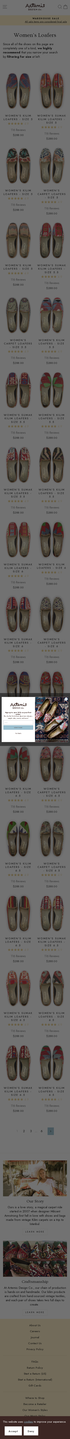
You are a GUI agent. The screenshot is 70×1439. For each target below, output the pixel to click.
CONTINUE (18, 727)
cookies (28, 1422)
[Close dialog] (66, 699)
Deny (31, 1431)
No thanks (18, 734)
